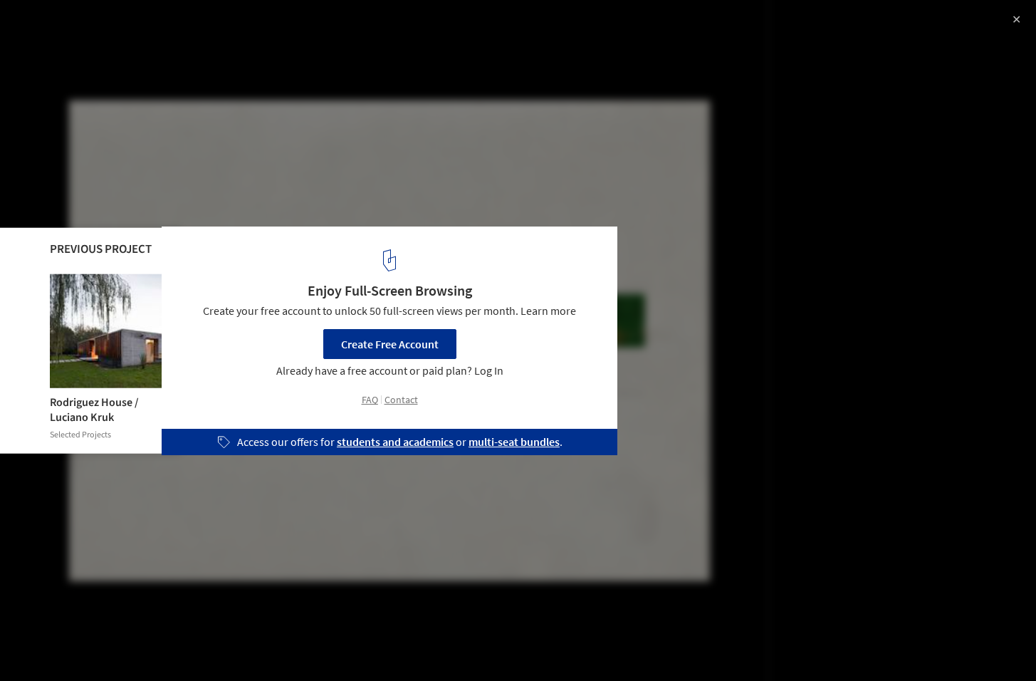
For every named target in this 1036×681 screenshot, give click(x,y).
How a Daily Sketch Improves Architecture (166, 26)
